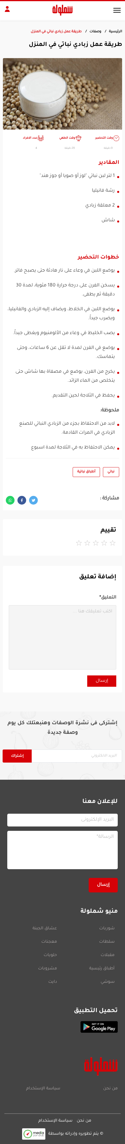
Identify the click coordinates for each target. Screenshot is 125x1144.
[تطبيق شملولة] (62, 1027)
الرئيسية (115, 32)
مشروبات (47, 969)
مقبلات (108, 955)
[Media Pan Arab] (33, 1134)
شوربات (107, 928)
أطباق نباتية (86, 472)
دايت (52, 982)
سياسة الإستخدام (43, 1088)
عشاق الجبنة (45, 928)
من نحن (110, 1088)
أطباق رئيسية (102, 969)
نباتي (111, 472)
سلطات (107, 942)
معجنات (49, 942)
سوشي (108, 982)
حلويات (50, 955)
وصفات (95, 32)
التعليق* (107, 597)
